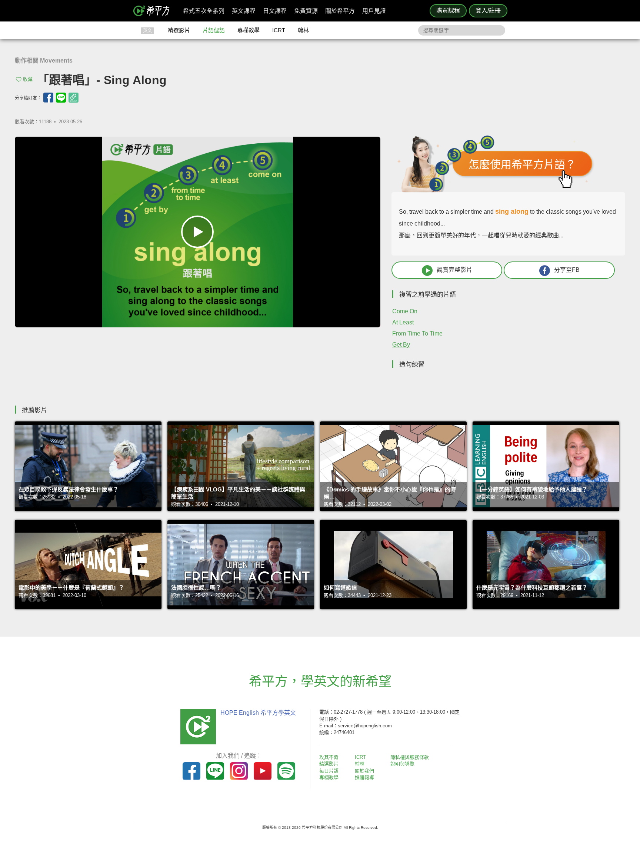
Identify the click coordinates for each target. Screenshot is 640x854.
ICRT (278, 30)
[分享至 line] (61, 98)
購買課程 (448, 10)
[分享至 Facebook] (48, 98)
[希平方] (154, 10)
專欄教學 (248, 30)
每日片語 (329, 771)
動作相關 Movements (44, 60)
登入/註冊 (488, 10)
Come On (404, 311)
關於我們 (364, 771)
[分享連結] (74, 98)
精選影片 (179, 30)
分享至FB (567, 270)
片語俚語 (214, 30)
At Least (403, 322)
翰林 (303, 30)
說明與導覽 (402, 764)
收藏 (28, 79)
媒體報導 (364, 777)
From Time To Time (417, 333)
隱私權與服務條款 (409, 757)
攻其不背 (329, 757)
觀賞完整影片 (454, 270)
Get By (401, 344)
